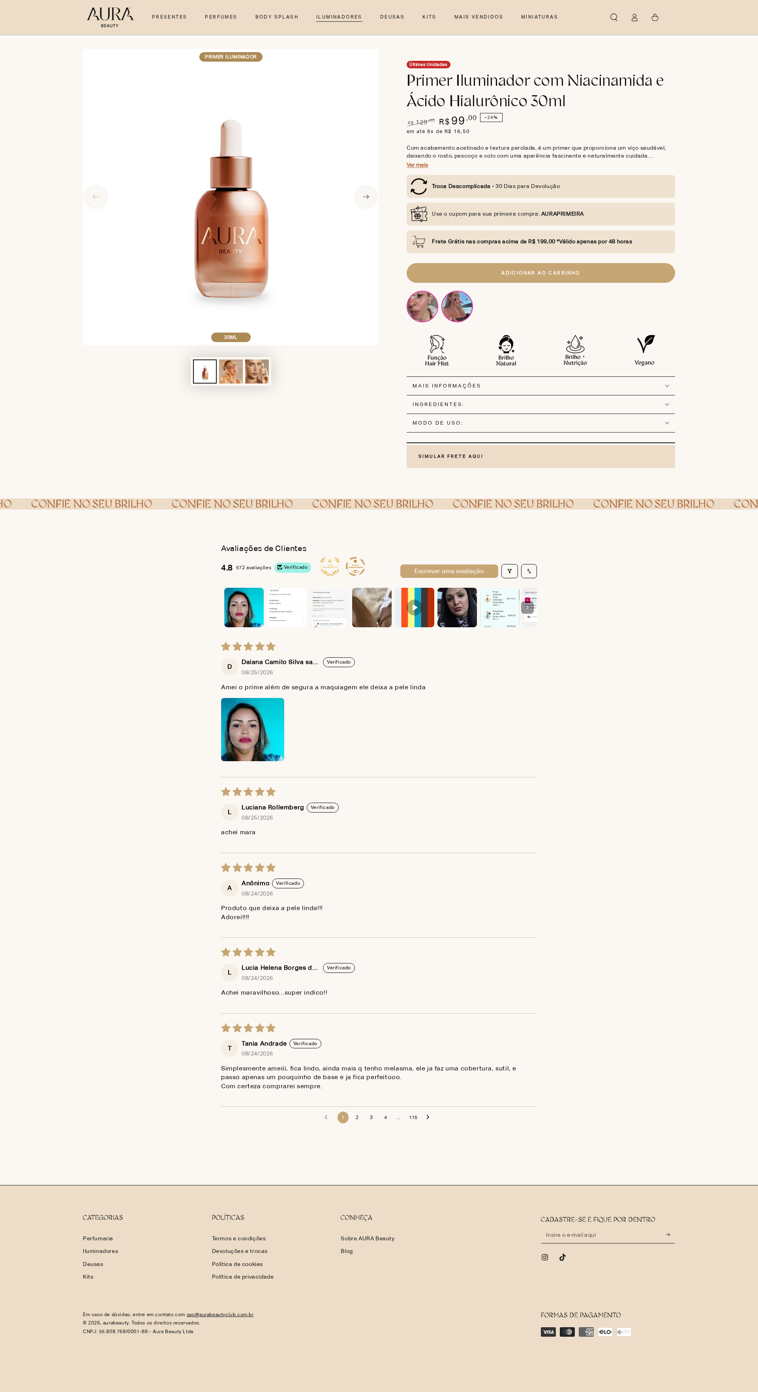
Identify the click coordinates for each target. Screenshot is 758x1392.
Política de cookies (237, 1264)
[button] (614, 17)
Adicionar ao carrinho (540, 273)
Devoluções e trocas (240, 1251)
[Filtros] (509, 571)
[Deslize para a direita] (366, 197)
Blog (347, 1251)
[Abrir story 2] (457, 306)
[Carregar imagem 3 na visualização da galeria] (257, 371)
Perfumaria (98, 1238)
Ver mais (417, 165)
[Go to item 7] (500, 607)
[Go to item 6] (457, 607)
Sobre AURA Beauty (367, 1238)
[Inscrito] (670, 1234)
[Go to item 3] (329, 607)
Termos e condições (239, 1238)
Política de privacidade (243, 1276)
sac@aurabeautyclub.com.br (220, 1314)
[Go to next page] (430, 1117)
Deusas (93, 1264)
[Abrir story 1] (422, 306)
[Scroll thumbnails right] (527, 607)
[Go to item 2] (286, 607)
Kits (88, 1276)
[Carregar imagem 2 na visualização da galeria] (231, 371)
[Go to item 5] (414, 607)
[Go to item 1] (244, 607)
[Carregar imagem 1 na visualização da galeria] (205, 371)
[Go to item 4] (372, 607)
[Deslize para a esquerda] (96, 197)
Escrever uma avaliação (449, 571)
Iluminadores (100, 1251)
